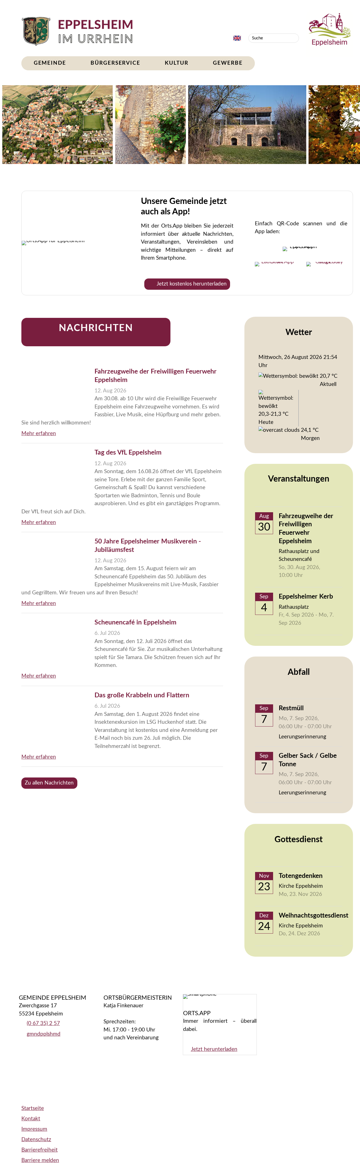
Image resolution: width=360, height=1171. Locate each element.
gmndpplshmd (43, 1034)
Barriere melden (40, 1160)
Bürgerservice (115, 63)
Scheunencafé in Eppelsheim (135, 622)
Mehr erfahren (38, 433)
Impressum (34, 1129)
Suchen (294, 38)
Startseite (32, 1108)
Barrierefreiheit (39, 1150)
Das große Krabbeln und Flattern (141, 695)
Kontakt (30, 1118)
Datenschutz (36, 1139)
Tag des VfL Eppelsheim (127, 452)
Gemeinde (50, 63)
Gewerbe (227, 63)
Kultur (176, 63)
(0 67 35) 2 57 (43, 1023)
